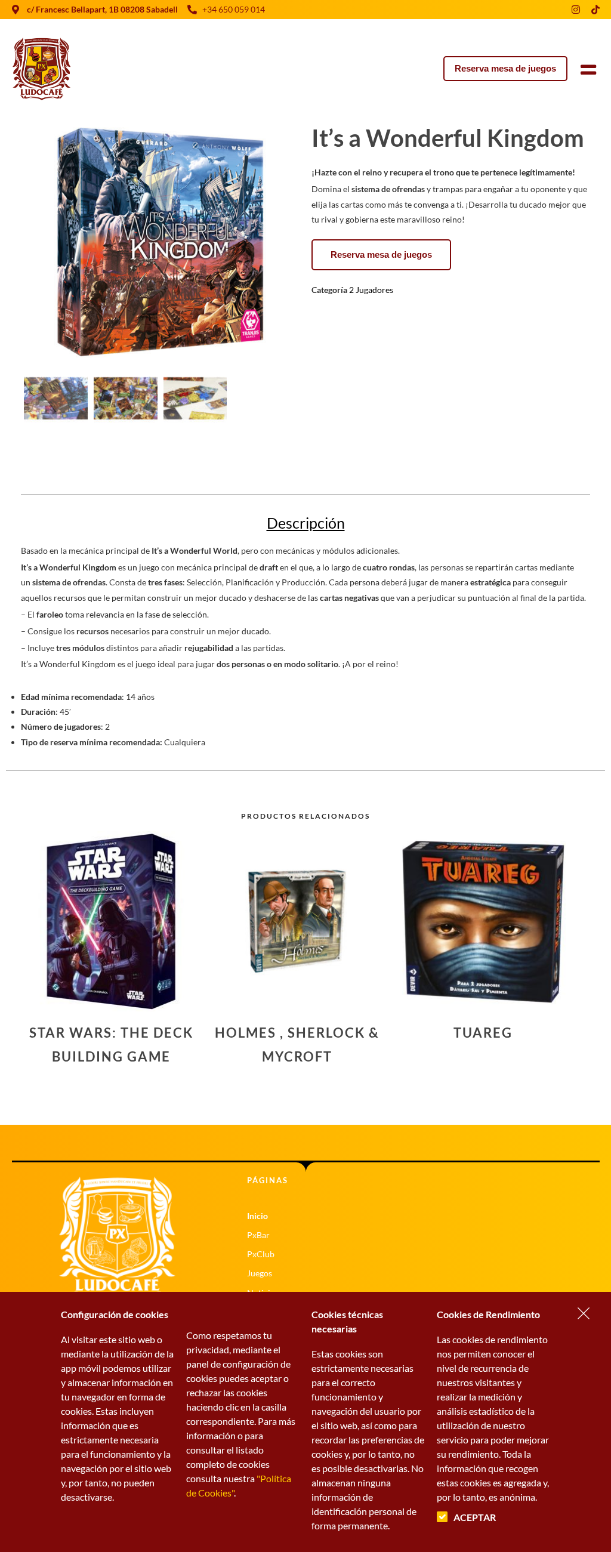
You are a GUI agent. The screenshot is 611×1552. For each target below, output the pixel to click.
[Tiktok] (595, 9)
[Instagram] (575, 9)
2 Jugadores (371, 290)
